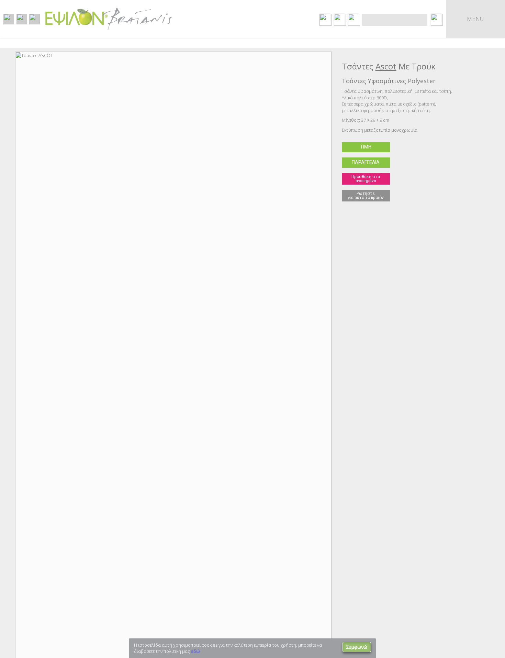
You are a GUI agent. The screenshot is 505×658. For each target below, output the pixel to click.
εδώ (195, 651)
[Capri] (494, 211)
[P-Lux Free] (4, 213)
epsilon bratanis (108, 19)
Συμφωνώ (356, 647)
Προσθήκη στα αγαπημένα (365, 178)
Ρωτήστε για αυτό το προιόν (366, 195)
